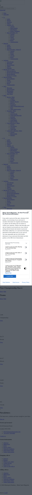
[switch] (25, 247)
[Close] (28, 212)
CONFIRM (10, 276)
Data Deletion (6, 282)
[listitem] (16, 243)
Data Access (16, 282)
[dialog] (16, 248)
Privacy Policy (25, 282)
